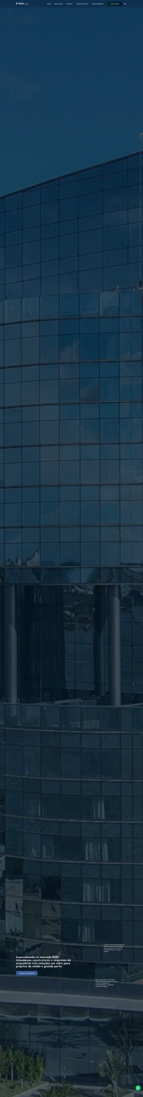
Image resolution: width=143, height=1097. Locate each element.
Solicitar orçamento (27, 973)
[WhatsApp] (138, 1087)
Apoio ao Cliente (82, 4)
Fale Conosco (115, 4)
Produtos (69, 4)
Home (49, 4)
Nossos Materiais (97, 4)
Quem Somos (58, 4)
